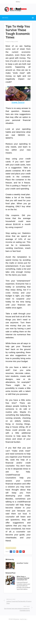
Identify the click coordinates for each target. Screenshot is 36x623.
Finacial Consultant (11, 548)
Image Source (18, 102)
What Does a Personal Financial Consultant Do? (23, 578)
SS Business (16, 619)
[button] (18, 1)
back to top (23, 619)
